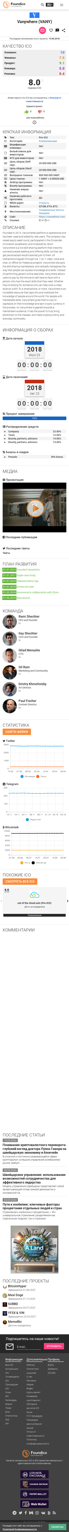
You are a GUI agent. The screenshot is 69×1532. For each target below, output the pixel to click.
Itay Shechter (28, 633)
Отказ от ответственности (35, 1432)
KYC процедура (34, 1416)
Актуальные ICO (11, 1369)
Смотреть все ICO (19, 881)
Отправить (54, 1346)
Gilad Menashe (29, 650)
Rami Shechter (29, 616)
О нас (29, 1376)
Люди (8, 1408)
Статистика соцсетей (33, 1369)
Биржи (8, 1404)
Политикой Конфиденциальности (20, 1529)
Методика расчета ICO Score (33, 1404)
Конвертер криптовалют (34, 1396)
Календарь (11, 1400)
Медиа (30, 1384)
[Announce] (48, 220)
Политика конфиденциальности (38, 1439)
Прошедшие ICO (11, 1384)
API (7, 1423)
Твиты (6, 553)
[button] (61, 5)
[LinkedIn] (20, 623)
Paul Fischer (27, 701)
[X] (43, 220)
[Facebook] (40, 220)
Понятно (57, 1527)
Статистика (11, 1415)
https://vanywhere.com (52, 216)
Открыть (44, 202)
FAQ (7, 1419)
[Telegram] (45, 220)
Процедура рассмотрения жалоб (34, 1420)
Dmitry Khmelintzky (33, 684)
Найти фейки (16, 732)
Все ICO (9, 1365)
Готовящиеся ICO (12, 1377)
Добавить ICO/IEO (53, 1369)
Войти (51, 1365)
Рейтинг (31, 1365)
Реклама (31, 1380)
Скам (8, 1392)
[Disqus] (34, 981)
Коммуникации (48, 141)
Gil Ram (24, 667)
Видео (30, 1388)
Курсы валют (34, 1392)
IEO (7, 1396)
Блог (7, 1412)
